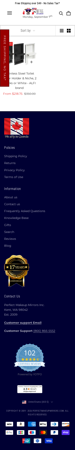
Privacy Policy (14, 170)
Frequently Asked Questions (24, 211)
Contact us (12, 204)
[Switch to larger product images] (62, 30)
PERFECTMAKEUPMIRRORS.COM (48, 411)
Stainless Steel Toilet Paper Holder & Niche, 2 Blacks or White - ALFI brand (19, 81)
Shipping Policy (15, 156)
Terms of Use (13, 177)
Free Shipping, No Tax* (4, 58)
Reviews (10, 239)
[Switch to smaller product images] (69, 30)
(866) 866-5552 (44, 331)
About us (10, 197)
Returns (10, 163)
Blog (7, 246)
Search (9, 232)
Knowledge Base (16, 218)
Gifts (7, 225)
